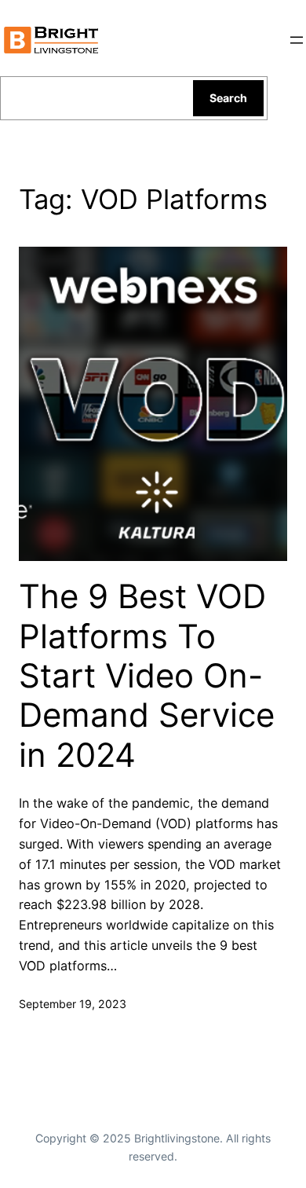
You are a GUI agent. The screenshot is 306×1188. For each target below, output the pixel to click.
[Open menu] (296, 40)
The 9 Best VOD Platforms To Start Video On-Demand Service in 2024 (147, 676)
